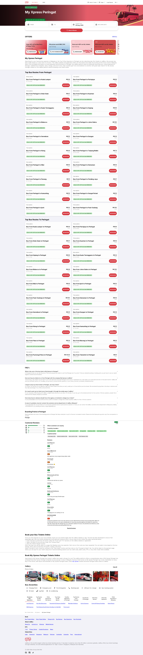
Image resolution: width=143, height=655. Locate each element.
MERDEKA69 (32, 51)
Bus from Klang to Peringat (35, 326)
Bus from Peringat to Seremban (37, 136)
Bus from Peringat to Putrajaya (84, 79)
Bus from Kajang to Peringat (36, 255)
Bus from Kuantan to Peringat (83, 241)
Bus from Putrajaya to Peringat (84, 227)
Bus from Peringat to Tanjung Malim (85, 151)
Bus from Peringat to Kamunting (37, 193)
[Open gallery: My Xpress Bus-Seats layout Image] (101, 576)
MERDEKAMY (78, 51)
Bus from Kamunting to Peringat (84, 326)
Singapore (39, 634)
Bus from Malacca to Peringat (36, 269)
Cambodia (59, 634)
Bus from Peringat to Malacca (36, 122)
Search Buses (73, 30)
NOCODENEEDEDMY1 (57, 51)
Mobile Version (49, 624)
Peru (71, 634)
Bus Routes (59, 619)
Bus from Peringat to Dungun (83, 136)
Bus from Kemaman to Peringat (84, 298)
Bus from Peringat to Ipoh (35, 208)
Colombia (66, 634)
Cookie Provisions (43, 629)
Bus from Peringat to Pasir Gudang (85, 208)
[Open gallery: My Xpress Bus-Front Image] (33, 576)
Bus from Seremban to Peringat (37, 312)
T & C (26, 629)
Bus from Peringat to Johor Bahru (85, 122)
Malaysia (45, 634)
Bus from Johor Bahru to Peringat (85, 269)
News (51, 629)
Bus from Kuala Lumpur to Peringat (38, 227)
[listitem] (27, 42)
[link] (36, 47)
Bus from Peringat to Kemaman (84, 165)
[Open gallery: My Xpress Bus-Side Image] (67, 576)
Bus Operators (68, 619)
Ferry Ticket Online (41, 619)
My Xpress (75, 561)
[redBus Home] (26, 2)
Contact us (35, 624)
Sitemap (41, 624)
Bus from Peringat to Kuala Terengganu (40, 108)
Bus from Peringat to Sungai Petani (85, 193)
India (26, 634)
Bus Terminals (77, 619)
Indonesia (31, 634)
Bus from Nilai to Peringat (35, 284)
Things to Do (51, 619)
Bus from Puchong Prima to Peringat (39, 355)
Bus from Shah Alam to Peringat (37, 241)
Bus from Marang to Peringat (83, 341)
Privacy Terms (33, 629)
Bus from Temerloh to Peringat (84, 355)
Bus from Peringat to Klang (35, 151)
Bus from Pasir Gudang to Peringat (38, 298)
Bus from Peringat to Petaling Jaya (85, 179)
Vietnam (52, 634)
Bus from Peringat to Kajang (83, 108)
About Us (27, 624)
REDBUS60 (101, 51)
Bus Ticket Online (29, 619)
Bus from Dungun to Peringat (83, 312)
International (78, 634)
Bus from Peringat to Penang (36, 179)
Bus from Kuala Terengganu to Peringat (87, 255)
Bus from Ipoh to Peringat (82, 284)
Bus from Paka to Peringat (35, 341)
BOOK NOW (66, 85)
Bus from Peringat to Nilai (35, 165)
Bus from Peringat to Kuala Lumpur (38, 79)
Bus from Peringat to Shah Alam (37, 94)
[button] (37, 24)
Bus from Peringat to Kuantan (83, 94)
